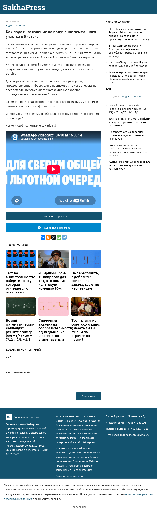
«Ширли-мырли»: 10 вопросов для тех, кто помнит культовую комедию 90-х (53, 281)
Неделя (126, 96)
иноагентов (91, 452)
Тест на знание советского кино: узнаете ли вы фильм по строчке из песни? (85, 330)
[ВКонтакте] (43, 237)
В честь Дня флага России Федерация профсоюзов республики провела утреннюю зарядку (128, 51)
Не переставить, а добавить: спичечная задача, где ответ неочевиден (86, 281)
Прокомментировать (54, 216)
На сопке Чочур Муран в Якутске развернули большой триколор (129, 64)
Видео (9, 25)
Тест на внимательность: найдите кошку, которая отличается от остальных (20, 282)
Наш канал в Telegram (56, 227)
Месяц (137, 96)
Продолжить (78, 507)
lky (80, 476)
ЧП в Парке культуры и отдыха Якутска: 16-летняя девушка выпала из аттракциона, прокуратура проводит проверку (129, 34)
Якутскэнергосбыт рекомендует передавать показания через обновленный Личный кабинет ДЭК (128, 77)
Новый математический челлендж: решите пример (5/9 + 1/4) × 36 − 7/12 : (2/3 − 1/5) (20, 330)
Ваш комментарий (18, 372)
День (116, 96)
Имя (8, 357)
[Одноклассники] (48, 237)
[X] (53, 237)
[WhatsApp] (59, 237)
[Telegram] (64, 237)
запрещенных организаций (72, 457)
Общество (20, 25)
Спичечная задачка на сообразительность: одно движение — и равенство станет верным (55, 330)
